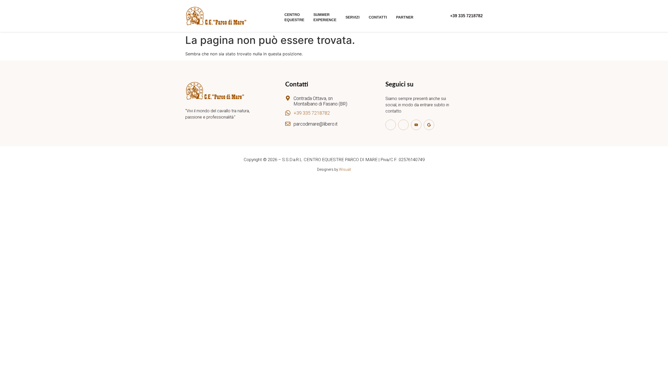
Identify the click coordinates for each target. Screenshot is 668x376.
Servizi (352, 17)
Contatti (378, 17)
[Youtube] (416, 125)
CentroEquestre (294, 17)
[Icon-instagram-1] (403, 125)
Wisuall (345, 169)
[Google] (429, 125)
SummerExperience (324, 17)
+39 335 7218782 (312, 113)
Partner (404, 17)
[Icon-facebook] (390, 125)
